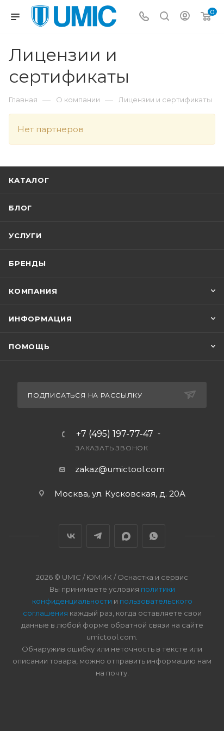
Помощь (29, 346)
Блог (20, 207)
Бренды (27, 263)
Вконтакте (70, 536)
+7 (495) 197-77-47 (114, 434)
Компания (33, 291)
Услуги (25, 235)
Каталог (29, 180)
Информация (40, 318)
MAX (126, 536)
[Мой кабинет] (185, 17)
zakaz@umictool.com (120, 469)
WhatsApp (153, 536)
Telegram (98, 536)
